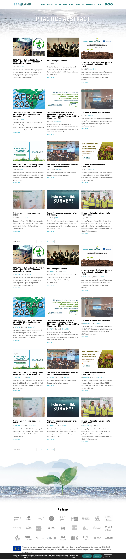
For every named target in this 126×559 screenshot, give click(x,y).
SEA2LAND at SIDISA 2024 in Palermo (95, 112)
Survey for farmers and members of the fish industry (62, 214)
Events (90, 69)
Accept (87, 556)
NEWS (22, 66)
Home (43, 4)
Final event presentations (57, 61)
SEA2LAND (17, 274)
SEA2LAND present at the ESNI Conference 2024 (93, 166)
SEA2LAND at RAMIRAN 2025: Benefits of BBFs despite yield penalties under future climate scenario (28, 62)
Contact (100, 4)
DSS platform (68, 4)
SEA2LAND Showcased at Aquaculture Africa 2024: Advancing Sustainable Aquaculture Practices (27, 114)
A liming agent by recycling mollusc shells (26, 214)
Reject (97, 556)
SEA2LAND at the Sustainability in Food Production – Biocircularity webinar (28, 166)
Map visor (58, 4)
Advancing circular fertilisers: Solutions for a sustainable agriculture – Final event (96, 64)
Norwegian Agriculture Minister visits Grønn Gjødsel (95, 214)
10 (41, 241)
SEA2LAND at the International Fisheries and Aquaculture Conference (62, 166)
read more (16, 80)
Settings (107, 556)
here (74, 557)
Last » (52, 241)
